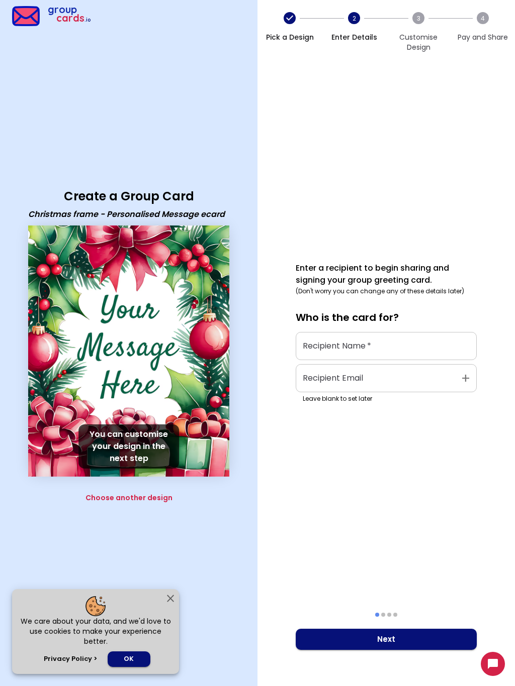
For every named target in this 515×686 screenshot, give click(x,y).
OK (129, 658)
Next (386, 639)
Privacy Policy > (70, 658)
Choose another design (129, 498)
